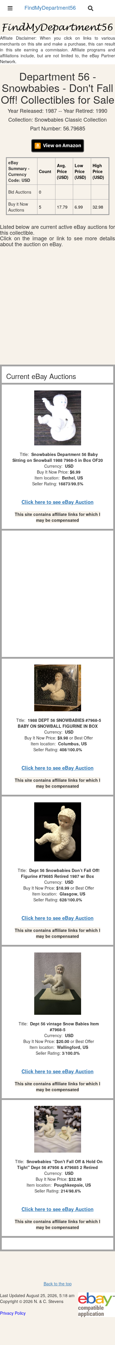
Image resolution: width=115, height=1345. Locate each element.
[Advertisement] (57, 307)
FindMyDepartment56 (50, 7)
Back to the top (58, 1284)
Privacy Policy (13, 1313)
